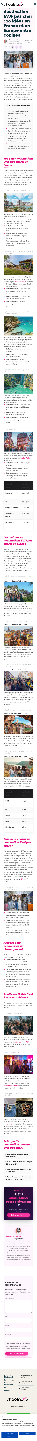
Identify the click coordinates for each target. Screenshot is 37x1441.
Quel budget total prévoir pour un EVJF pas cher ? (18, 1170)
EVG (23, 879)
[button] (2, 3)
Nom (7, 1316)
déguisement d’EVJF (22, 1042)
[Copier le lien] (20, 47)
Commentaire (10, 1298)
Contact (7, 1390)
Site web (8, 1334)
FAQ (5, 1387)
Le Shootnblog (9, 1380)
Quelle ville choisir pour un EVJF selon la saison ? (17, 1155)
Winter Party (25, 458)
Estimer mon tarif (17, 1215)
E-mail (7, 1325)
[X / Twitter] (16, 47)
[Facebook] (12, 47)
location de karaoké (11, 1086)
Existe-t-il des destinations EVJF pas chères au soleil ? (19, 1163)
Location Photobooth (8, 1376)
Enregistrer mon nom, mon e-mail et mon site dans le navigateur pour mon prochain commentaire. (18, 1346)
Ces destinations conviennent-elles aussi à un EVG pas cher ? (18, 1178)
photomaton (8, 1124)
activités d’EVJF (21, 282)
